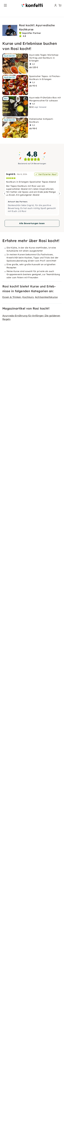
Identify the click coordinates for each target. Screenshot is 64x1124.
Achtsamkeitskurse (46, 297)
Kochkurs (28, 297)
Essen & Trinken (11, 297)
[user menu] (55, 5)
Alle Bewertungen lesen (32, 223)
